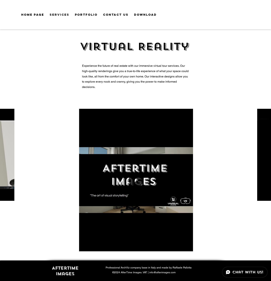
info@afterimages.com (162, 272)
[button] (9, 197)
